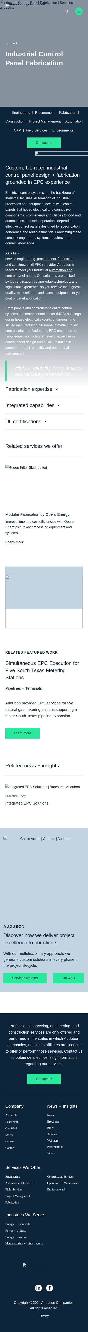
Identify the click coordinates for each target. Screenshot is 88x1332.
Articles (52, 1134)
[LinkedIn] (38, 1287)
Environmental (63, 130)
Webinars (52, 1140)
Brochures (53, 1121)
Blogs (50, 1127)
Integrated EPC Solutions (26, 803)
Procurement (44, 112)
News (50, 1115)
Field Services (37, 130)
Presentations (55, 1146)
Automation (74, 121)
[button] (44, 389)
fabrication (65, 259)
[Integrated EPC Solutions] (42, 787)
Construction (15, 121)
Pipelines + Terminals (23, 688)
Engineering (21, 112)
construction (21, 264)
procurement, (46, 259)
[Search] (66, 11)
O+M (17, 130)
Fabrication (67, 112)
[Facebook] (49, 1287)
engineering (26, 259)
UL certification (21, 281)
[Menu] (79, 11)
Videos (51, 1153)
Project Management (45, 121)
